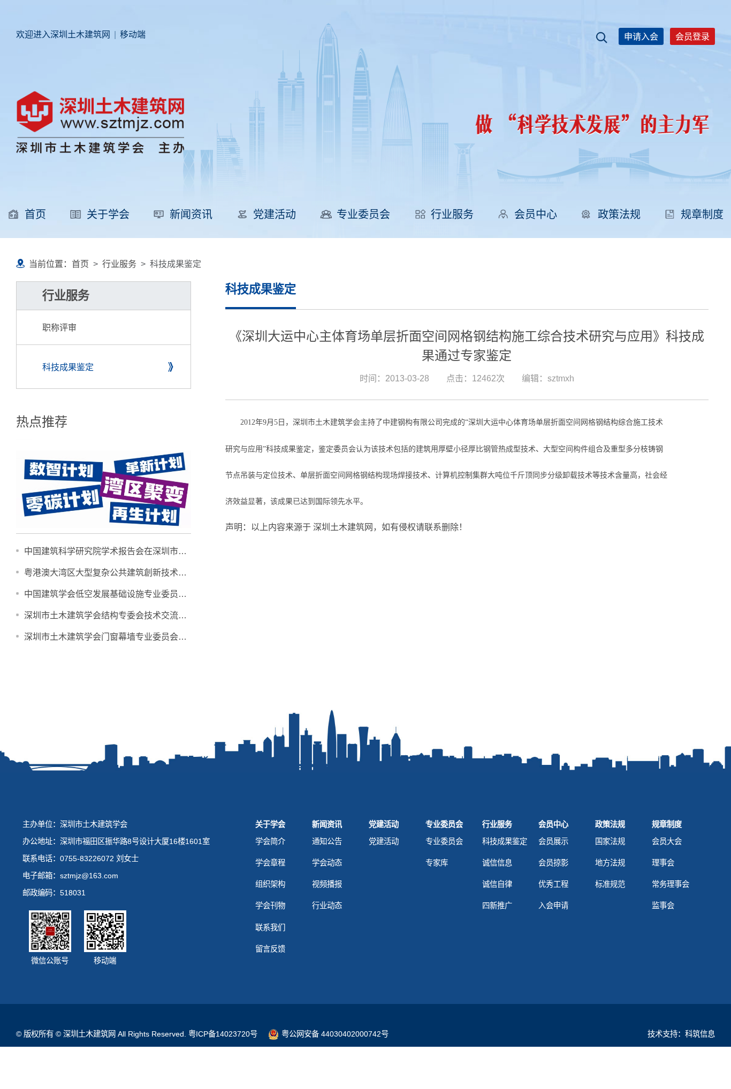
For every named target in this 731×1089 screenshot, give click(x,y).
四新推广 (497, 905)
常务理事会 (670, 884)
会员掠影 (553, 862)
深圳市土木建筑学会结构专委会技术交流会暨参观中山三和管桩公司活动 (161, 615)
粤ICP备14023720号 (222, 1034)
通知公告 (327, 841)
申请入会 (641, 36)
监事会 (663, 905)
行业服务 (452, 214)
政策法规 (619, 214)
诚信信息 (497, 862)
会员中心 (535, 214)
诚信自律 (497, 884)
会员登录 (692, 36)
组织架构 (270, 884)
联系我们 (270, 927)
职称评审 (59, 327)
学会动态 (327, 862)
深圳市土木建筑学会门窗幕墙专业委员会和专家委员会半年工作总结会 (157, 636)
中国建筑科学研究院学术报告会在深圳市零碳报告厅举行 (131, 551)
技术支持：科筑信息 (681, 1034)
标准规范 (610, 884)
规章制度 (702, 214)
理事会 (663, 862)
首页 (35, 214)
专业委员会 (363, 214)
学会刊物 (270, 905)
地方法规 (610, 862)
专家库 (436, 862)
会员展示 (553, 841)
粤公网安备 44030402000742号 (335, 1034)
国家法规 (610, 841)
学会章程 (270, 862)
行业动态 (327, 905)
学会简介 (270, 841)
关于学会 (108, 214)
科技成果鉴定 (68, 367)
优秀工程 (553, 884)
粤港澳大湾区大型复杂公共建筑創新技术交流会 (114, 572)
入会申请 (553, 905)
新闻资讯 (191, 214)
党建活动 (274, 214)
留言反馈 (270, 949)
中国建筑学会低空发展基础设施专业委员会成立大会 (122, 594)
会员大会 (667, 841)
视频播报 (327, 884)
